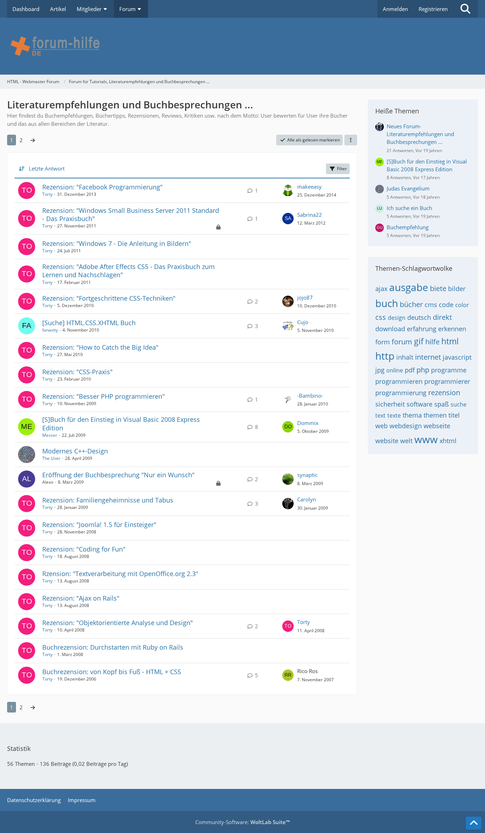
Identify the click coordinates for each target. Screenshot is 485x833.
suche (459, 404)
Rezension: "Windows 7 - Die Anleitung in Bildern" (116, 243)
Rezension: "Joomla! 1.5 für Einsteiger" (99, 524)
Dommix (307, 422)
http (384, 355)
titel (454, 415)
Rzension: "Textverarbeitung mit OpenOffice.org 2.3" (120, 573)
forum (402, 341)
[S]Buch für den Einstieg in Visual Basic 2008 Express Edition (121, 423)
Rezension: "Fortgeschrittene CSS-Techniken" (108, 298)
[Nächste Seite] (32, 140)
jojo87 (305, 297)
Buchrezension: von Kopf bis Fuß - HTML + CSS (111, 671)
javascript (457, 357)
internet (428, 357)
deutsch (419, 317)
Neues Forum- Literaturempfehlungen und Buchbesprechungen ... (420, 134)
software (419, 404)
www (426, 439)
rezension (444, 392)
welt (406, 440)
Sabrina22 (309, 214)
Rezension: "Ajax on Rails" (80, 598)
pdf (410, 370)
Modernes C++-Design (75, 451)
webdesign (405, 425)
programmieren (399, 381)
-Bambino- (310, 395)
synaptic (307, 474)
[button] (350, 140)
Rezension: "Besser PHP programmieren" (103, 396)
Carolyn (306, 499)
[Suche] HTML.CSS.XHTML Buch (89, 322)
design (396, 318)
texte (394, 415)
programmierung (400, 392)
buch (386, 303)
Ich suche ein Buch (409, 207)
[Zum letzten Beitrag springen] (288, 190)
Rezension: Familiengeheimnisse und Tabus (107, 500)
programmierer (447, 381)
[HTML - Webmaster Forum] (242, 46)
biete (438, 288)
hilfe (432, 341)
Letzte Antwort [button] (47, 168)
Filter (342, 169)
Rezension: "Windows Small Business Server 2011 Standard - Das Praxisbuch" (130, 214)
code (446, 304)
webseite (437, 425)
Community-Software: (242, 822)
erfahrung (421, 328)
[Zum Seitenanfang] (473, 823)
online (394, 370)
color (462, 305)
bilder (456, 288)
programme (449, 370)
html (450, 341)
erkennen (452, 328)
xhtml (448, 440)
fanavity (50, 330)
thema (412, 415)
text (380, 415)
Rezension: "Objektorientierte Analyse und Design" (117, 622)
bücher (411, 304)
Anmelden (395, 8)
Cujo (302, 322)
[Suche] (465, 9)
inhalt (404, 357)
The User (51, 458)
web (381, 425)
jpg (380, 370)
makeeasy (309, 186)
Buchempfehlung (408, 227)
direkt (442, 317)
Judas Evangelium (408, 188)
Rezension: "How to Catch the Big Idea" (100, 347)
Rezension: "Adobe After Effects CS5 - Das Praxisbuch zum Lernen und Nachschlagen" (128, 270)
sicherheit (390, 404)
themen (435, 415)
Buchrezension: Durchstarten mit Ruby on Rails (112, 647)
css (380, 317)
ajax (381, 288)
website (386, 440)
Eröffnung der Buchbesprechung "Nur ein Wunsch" (118, 475)
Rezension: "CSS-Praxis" (77, 371)
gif (419, 341)
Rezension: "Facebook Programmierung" (102, 187)
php (422, 370)
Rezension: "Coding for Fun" (83, 549)
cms (431, 304)
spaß (441, 404)
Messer (49, 435)
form (382, 342)
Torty (47, 194)
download (390, 328)
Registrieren (433, 8)
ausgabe (408, 287)
